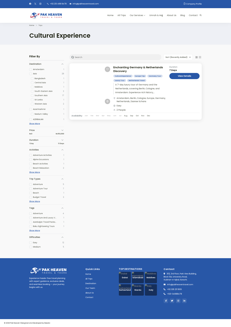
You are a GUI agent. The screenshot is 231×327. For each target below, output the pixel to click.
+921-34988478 (174, 294)
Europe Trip (140, 76)
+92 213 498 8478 (58, 4)
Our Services (136, 15)
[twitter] (35, 4)
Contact (193, 15)
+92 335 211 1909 (174, 289)
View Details (184, 76)
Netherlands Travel (137, 80)
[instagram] (40, 4)
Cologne (141, 98)
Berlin (133, 98)
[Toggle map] (107, 101)
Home (110, 15)
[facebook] (30, 4)
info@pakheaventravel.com (86, 4)
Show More (34, 123)
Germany (160, 98)
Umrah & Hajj (156, 15)
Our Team (90, 288)
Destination (90, 283)
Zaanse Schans (138, 101)
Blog (182, 15)
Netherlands (123, 101)
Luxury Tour (119, 80)
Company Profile (194, 4)
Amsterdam (123, 98)
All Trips (122, 15)
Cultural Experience (123, 76)
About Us (171, 15)
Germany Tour (155, 76)
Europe (150, 98)
